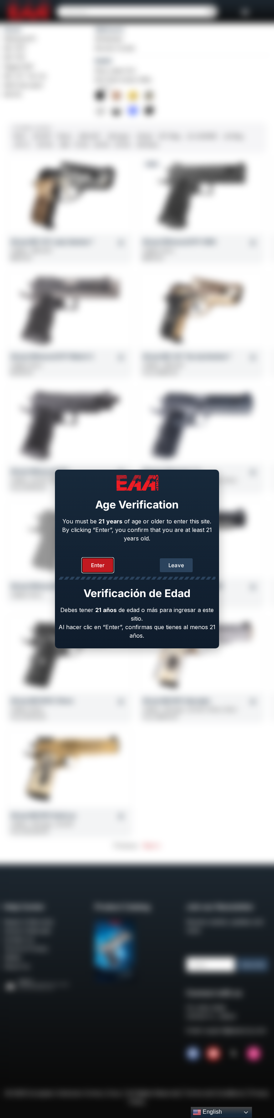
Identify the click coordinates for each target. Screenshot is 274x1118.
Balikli (103, 60)
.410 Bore (147, 144)
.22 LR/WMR (201, 136)
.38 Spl (144, 136)
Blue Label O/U (115, 70)
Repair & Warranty (29, 921)
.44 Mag (233, 136)
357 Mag (169, 136)
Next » (152, 845)
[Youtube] (213, 1053)
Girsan (12, 29)
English (211, 1112)
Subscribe (252, 964)
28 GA (101, 144)
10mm (64, 136)
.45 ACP (42, 136)
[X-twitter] (233, 1053)
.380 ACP (89, 136)
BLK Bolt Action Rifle (123, 79)
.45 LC (22, 144)
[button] (245, 11)
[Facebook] (193, 1053)
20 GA (122, 144)
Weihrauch (109, 29)
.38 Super (118, 136)
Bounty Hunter (115, 48)
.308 (63, 144)
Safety (12, 957)
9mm (20, 136)
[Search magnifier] (211, 12)
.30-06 (44, 144)
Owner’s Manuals (27, 930)
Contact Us (19, 939)
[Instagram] (253, 1053)
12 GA (81, 144)
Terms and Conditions (214, 1093)
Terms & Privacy (26, 948)
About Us (17, 966)
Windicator (109, 38)
